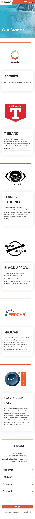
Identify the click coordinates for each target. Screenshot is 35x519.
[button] (25, 2)
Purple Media (27, 512)
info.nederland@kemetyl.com (17, 455)
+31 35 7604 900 (17, 453)
